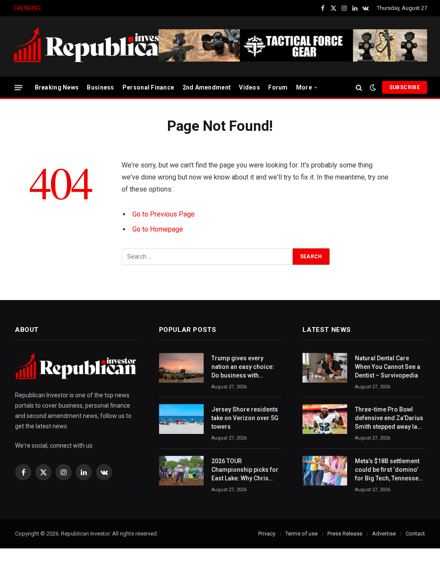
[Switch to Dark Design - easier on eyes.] (373, 87)
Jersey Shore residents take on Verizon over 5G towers (130, 8)
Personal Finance (148, 87)
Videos (249, 87)
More (304, 87)
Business (100, 87)
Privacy (266, 533)
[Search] (359, 87)
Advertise (384, 533)
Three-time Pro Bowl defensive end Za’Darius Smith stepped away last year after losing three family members (389, 418)
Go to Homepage (157, 229)
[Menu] (18, 87)
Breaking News (57, 87)
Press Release (344, 533)
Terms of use (301, 533)
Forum (277, 87)
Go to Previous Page (163, 214)
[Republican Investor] (94, 46)
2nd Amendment (207, 87)
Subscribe (404, 87)
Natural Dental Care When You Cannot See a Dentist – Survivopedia (387, 367)
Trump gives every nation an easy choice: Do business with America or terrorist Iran (246, 367)
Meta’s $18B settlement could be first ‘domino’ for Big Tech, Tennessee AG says (388, 470)
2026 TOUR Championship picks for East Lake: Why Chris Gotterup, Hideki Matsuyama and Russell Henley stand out (244, 470)
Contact (415, 533)
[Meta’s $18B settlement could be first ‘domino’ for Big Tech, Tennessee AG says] (324, 471)
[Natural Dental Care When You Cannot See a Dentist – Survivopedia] (324, 368)
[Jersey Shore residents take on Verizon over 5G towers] (181, 419)
